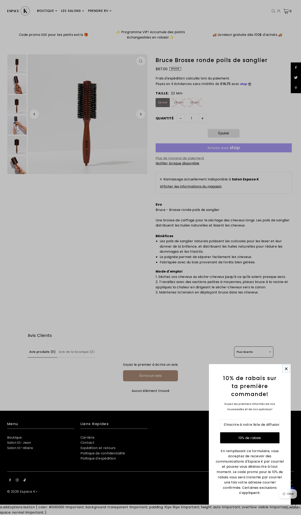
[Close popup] (286, 368)
